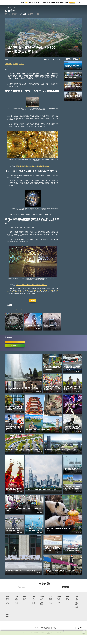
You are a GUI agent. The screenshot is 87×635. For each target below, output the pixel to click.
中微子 (21, 63)
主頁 (5, 7)
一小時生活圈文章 (71, 59)
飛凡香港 (7, 14)
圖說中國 (50, 606)
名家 (30, 324)
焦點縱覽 (48, 2)
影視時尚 (24, 607)
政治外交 (59, 604)
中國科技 (22, 2)
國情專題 (57, 2)
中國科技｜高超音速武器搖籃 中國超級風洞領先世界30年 (31, 285)
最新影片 (62, 2)
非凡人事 (39, 2)
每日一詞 (50, 608)
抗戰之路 (76, 611)
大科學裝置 (8, 63)
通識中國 (35, 2)
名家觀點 (53, 2)
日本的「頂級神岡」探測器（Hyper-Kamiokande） (40, 290)
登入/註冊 (72, 2)
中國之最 (33, 606)
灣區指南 (37, 14)
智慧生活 (7, 604)
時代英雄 (41, 604)
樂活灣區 (26, 2)
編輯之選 (67, 606)
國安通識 (76, 608)
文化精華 (44, 2)
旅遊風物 (24, 606)
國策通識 (76, 610)
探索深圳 (14, 14)
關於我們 (66, 2)
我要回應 (33, 300)
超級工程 (7, 606)
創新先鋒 (41, 607)
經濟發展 (59, 606)
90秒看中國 (76, 604)
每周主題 (7, 618)
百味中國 (24, 604)
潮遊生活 (31, 2)
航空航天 (50, 324)
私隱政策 (48, 632)
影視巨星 (41, 611)
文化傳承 (50, 604)
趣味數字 (33, 604)
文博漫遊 (50, 610)
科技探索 (12, 325)
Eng (79, 2)
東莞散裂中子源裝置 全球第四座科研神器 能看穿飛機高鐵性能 (32, 166)
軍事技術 (7, 608)
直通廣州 (30, 14)
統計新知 (33, 607)
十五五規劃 (76, 606)
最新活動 (7, 622)
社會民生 (59, 607)
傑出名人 (41, 606)
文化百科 (50, 607)
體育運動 (59, 608)
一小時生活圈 (15, 7)
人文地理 (33, 608)
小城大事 (41, 608)
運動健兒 (41, 610)
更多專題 (76, 614)
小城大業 (76, 607)
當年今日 (33, 610)
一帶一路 (76, 612)
